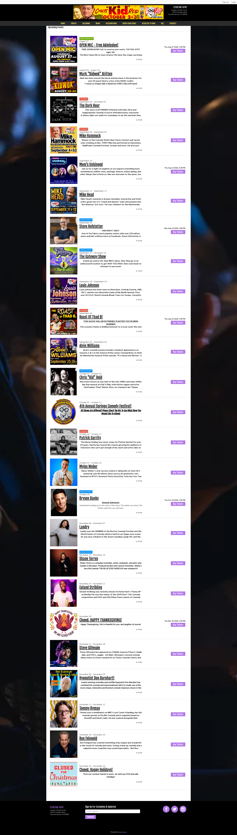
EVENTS (74, 23)
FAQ (162, 23)
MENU (98, 23)
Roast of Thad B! (91, 317)
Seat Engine (123, 832)
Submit (90, 817)
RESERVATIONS (111, 23)
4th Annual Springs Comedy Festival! (105, 406)
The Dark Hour (89, 105)
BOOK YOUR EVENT (129, 23)
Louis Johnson (89, 285)
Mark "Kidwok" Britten (95, 74)
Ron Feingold (88, 738)
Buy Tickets (178, 50)
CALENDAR (86, 23)
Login (234, 2)
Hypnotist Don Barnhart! (97, 678)
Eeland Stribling (90, 587)
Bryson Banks (89, 498)
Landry (84, 527)
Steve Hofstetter (91, 226)
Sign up (225, 2)
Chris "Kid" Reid (90, 377)
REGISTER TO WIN (148, 23)
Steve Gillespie (89, 647)
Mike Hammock (90, 135)
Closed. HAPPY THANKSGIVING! (100, 620)
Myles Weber (88, 466)
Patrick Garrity (90, 438)
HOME (63, 23)
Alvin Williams (89, 345)
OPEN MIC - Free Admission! (98, 45)
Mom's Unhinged (91, 164)
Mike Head (86, 194)
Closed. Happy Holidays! (96, 769)
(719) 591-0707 (180, 7)
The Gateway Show (92, 256)
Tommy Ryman (89, 708)
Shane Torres (88, 558)
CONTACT (172, 23)
